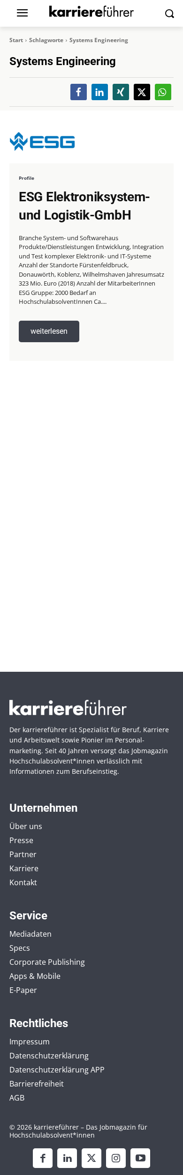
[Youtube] (140, 1158)
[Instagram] (116, 1158)
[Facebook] (43, 1158)
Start (16, 40)
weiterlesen (49, 331)
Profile (26, 178)
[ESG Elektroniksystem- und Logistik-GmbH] (42, 141)
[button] (78, 92)
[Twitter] (91, 1158)
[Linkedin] (67, 1158)
